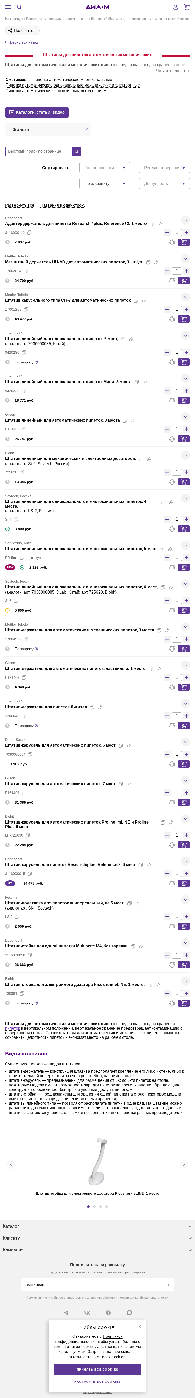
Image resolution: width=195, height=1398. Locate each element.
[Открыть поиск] (19, 7)
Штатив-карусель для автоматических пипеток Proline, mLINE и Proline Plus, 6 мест (77, 824)
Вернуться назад (24, 42)
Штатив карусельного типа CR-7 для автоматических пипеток (68, 300)
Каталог (11, 1226)
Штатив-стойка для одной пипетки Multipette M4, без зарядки (66, 946)
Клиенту (11, 1238)
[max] (129, 1312)
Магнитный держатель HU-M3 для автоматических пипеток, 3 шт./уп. (74, 262)
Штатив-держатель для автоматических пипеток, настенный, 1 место (75, 668)
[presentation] (11, 1164)
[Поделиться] (160, 223)
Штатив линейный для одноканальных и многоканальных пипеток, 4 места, (75, 503)
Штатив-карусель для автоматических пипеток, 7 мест (60, 784)
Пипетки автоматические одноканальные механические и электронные (73, 85)
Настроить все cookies (97, 1381)
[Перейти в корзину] (187, 7)
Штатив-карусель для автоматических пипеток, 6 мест (60, 745)
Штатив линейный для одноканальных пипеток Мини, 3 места (68, 382)
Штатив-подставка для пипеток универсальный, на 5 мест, (64, 903)
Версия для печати (97, 1392)
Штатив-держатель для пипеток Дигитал (46, 707)
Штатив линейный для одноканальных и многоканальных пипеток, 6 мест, (81, 587)
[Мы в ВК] (87, 1313)
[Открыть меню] (8, 7)
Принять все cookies (97, 1369)
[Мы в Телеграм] (66, 1313)
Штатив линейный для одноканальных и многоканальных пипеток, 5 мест (81, 548)
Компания (13, 1250)
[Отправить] (167, 1285)
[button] (88, 1206)
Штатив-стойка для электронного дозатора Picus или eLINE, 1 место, (75, 984)
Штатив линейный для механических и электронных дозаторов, (70, 458)
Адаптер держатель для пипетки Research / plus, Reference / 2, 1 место (76, 223)
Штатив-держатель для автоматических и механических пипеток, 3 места (79, 630)
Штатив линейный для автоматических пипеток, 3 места (62, 420)
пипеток (12, 1028)
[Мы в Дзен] (108, 1313)
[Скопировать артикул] (29, 232)
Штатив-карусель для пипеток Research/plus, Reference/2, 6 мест (70, 864)
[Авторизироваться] (176, 7)
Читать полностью (173, 71)
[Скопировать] (152, 223)
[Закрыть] (140, 1326)
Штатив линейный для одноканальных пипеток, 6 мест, (61, 339)
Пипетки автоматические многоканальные (72, 79)
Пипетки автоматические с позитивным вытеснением (56, 91)
